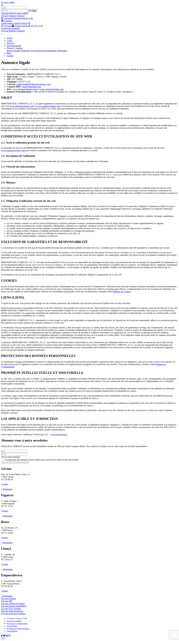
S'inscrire (5, 13)
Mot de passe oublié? (19, 13)
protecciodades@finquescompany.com (34, 84)
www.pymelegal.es (59, 434)
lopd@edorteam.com (31, 87)
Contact (10, 55)
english (10, 23)
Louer (9, 40)
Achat (9, 38)
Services (10, 43)
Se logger (32, 11)
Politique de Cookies (121, 291)
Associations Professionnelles (44, 50)
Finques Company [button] (15, 48)
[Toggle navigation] (2, 34)
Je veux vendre (7, 2)
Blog (9, 53)
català (4, 23)
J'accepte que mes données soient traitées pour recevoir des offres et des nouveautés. (41, 460)
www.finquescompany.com (25, 89)
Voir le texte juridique (10, 457)
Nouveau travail (14, 45)
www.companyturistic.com (51, 89)
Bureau (10, 50)
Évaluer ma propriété (10, 28)
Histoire (17, 50)
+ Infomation (7, 489)
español (17, 23)
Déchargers (62, 50)
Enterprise (25, 50)
